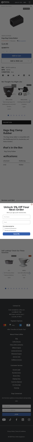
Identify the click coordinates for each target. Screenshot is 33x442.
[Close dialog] (31, 204)
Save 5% (16, 234)
